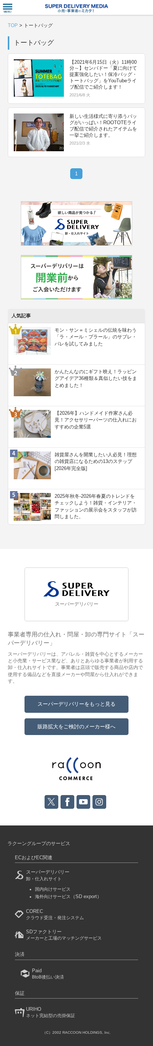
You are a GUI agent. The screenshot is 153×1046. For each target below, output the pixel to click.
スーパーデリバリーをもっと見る (76, 704)
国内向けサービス (53, 889)
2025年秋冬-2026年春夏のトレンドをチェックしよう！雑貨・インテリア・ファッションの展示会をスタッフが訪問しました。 (96, 506)
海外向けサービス (68, 896)
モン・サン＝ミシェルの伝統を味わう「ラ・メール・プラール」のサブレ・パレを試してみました (96, 336)
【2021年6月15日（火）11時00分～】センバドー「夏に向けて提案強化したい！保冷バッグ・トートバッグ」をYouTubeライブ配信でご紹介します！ (103, 74)
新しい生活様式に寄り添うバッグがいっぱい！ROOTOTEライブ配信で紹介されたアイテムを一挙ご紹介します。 (103, 125)
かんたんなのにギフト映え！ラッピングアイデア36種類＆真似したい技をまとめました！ (96, 378)
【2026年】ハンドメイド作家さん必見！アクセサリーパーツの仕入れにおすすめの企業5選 (96, 419)
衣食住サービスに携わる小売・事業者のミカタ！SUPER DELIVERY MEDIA (76, 8)
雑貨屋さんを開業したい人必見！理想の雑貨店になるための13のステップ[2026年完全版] (96, 461)
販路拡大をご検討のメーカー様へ (76, 726)
